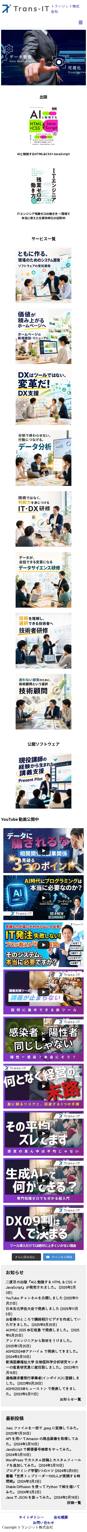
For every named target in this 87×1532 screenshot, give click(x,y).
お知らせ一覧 (70, 1399)
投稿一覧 (74, 1502)
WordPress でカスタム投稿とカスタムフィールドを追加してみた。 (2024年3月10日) (43, 1462)
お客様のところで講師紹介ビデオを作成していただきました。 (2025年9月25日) (43, 1321)
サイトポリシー (31, 1517)
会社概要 (61, 1517)
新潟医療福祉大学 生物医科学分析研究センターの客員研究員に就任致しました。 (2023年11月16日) (42, 1367)
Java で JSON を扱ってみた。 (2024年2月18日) (42, 1497)
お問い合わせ (43, 1522)
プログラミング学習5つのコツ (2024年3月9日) (42, 1470)
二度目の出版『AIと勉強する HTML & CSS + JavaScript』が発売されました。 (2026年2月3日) (41, 1287)
